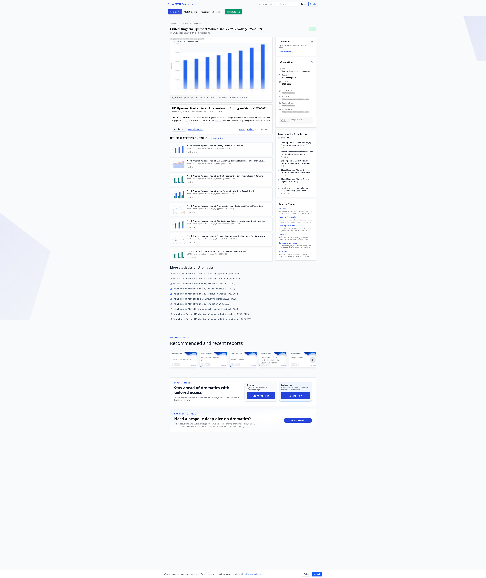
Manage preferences (254, 574)
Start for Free (261, 396)
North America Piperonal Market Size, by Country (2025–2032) (295, 189)
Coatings (283, 234)
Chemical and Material (179, 23)
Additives (283, 208)
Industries (205, 12)
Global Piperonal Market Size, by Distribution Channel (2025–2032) (295, 171)
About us (216, 12)
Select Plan (295, 396)
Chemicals (197, 23)
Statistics (173, 12)
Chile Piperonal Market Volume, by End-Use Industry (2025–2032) (296, 143)
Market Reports (190, 12)
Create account (285, 51)
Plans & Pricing (233, 12)
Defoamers (283, 251)
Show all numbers (195, 129)
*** (186, 120)
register (250, 129)
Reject (306, 574)
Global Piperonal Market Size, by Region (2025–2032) (295, 180)
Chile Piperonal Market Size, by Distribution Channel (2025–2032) (295, 162)
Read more (179, 129)
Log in (242, 129)
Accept (317, 574)
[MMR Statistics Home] (181, 4)
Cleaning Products (287, 226)
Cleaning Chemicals (287, 217)
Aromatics (218, 138)
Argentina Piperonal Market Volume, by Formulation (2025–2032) (297, 152)
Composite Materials (288, 243)
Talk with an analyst (298, 420)
